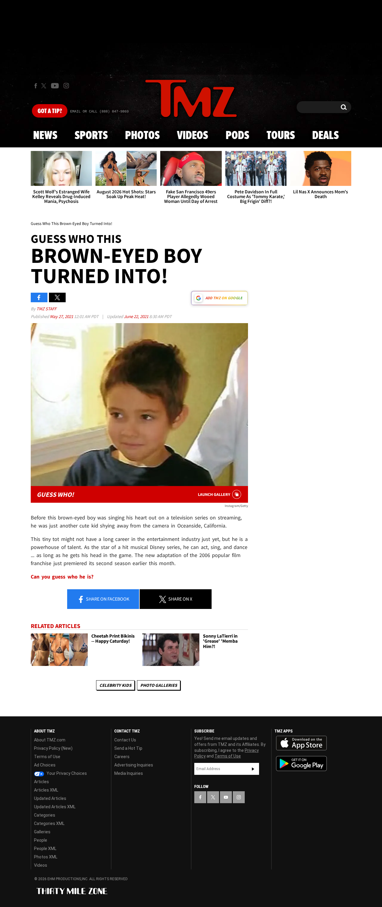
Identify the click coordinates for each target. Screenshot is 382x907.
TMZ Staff (46, 308)
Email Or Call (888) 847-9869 (99, 111)
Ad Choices (45, 765)
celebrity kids (115, 685)
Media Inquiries (128, 773)
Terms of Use (47, 756)
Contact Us (125, 740)
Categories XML (49, 823)
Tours (281, 136)
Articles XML (46, 790)
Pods (237, 136)
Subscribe (253, 769)
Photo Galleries (158, 685)
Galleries (42, 831)
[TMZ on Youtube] (55, 85)
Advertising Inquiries (133, 765)
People (40, 840)
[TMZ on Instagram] (66, 85)
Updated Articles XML (55, 806)
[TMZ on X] (45, 86)
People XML (45, 848)
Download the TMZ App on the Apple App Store (301, 743)
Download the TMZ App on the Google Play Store (301, 763)
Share (107, 599)
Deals (325, 136)
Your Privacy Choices (66, 773)
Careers (122, 756)
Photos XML (45, 856)
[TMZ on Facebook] (36, 86)
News (45, 136)
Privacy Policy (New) (53, 748)
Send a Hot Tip (128, 748)
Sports (91, 136)
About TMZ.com (49, 740)
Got (50, 111)
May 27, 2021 (62, 316)
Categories (44, 815)
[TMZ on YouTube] (226, 797)
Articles (41, 781)
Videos (192, 136)
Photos (142, 136)
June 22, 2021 (136, 316)
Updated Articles (50, 798)
